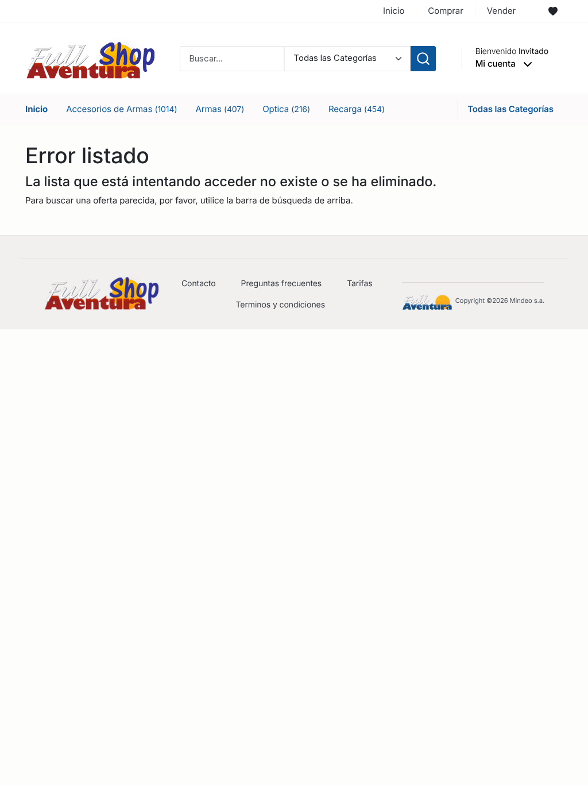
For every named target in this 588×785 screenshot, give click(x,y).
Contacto (198, 283)
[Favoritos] (553, 11)
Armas (219, 108)
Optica (286, 108)
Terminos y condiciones (280, 305)
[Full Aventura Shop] (89, 57)
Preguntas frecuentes (281, 283)
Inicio (393, 10)
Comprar (445, 10)
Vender (501, 10)
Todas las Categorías (510, 108)
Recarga (356, 108)
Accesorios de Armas (121, 108)
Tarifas (359, 283)
